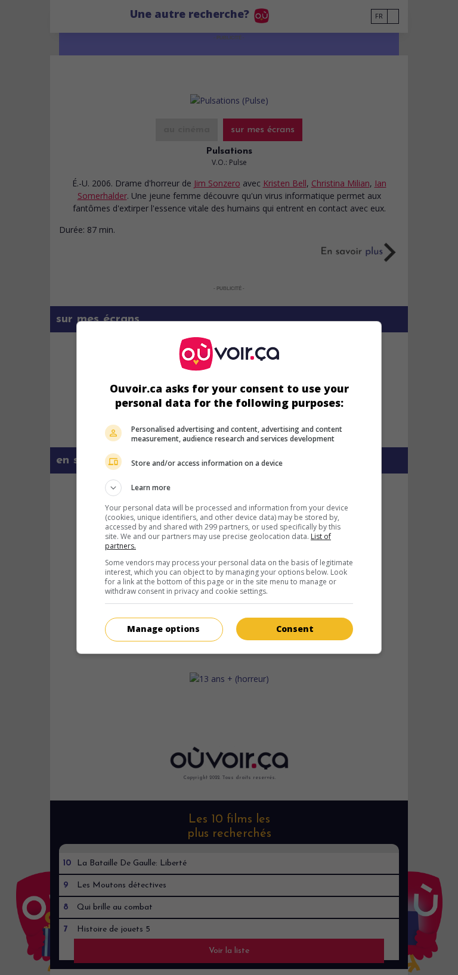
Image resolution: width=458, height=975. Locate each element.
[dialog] (229, 487)
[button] (229, 487)
